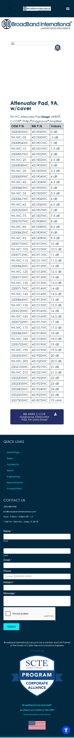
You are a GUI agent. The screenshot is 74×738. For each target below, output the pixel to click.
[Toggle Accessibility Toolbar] (66, 730)
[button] (68, 8)
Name (7, 531)
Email (7, 559)
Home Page (13, 452)
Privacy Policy (14, 488)
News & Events (15, 482)
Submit (11, 626)
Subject (8, 582)
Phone (7, 570)
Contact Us (13, 464)
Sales (10, 458)
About (10, 470)
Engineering (13, 476)
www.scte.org (37, 650)
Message (9, 593)
